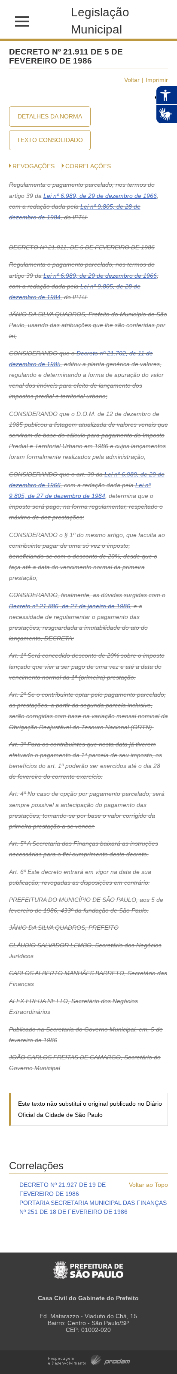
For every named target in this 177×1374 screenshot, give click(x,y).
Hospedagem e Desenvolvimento (89, 1359)
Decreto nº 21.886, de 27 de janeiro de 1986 (69, 606)
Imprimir (157, 79)
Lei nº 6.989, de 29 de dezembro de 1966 (100, 195)
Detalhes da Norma (50, 116)
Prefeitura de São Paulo (88, 1265)
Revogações (33, 166)
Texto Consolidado (50, 139)
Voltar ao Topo (148, 1184)
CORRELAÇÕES (88, 166)
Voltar (132, 79)
